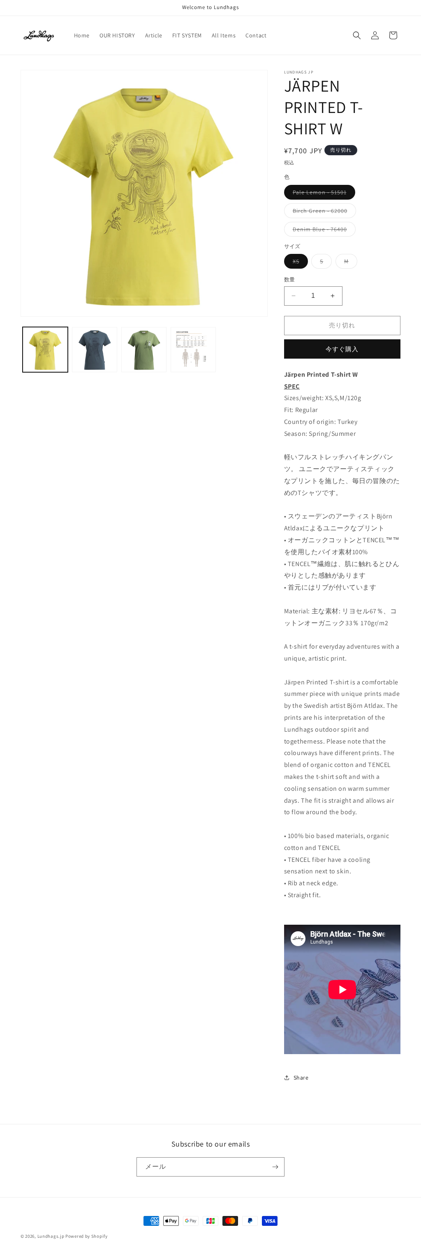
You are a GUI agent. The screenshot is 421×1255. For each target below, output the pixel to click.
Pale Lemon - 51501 (322, 194)
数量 (289, 279)
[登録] (275, 1167)
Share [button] (301, 1077)
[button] (357, 35)
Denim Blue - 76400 (323, 231)
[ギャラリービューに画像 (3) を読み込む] (94, 349)
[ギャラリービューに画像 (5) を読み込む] (144, 349)
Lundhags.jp (51, 1236)
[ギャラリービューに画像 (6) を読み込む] (193, 349)
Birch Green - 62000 (323, 212)
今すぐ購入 (342, 349)
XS (299, 263)
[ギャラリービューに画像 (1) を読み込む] (45, 349)
